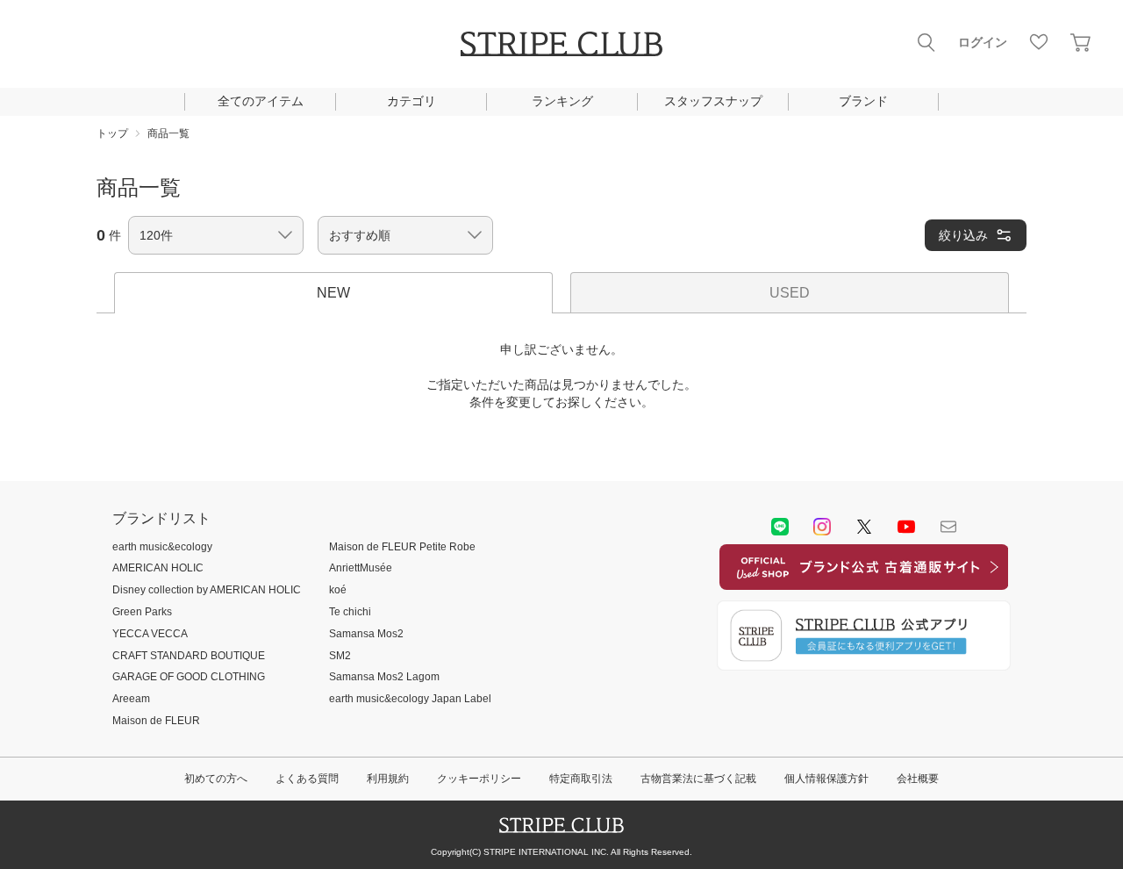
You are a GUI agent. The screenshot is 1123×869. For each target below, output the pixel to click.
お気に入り (1038, 42)
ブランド (863, 101)
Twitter (864, 526)
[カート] (1080, 42)
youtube (906, 526)
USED (789, 292)
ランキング (562, 101)
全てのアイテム (261, 101)
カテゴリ (411, 101)
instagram (822, 526)
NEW (333, 292)
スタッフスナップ (713, 101)
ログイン (982, 42)
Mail (948, 526)
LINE (780, 526)
